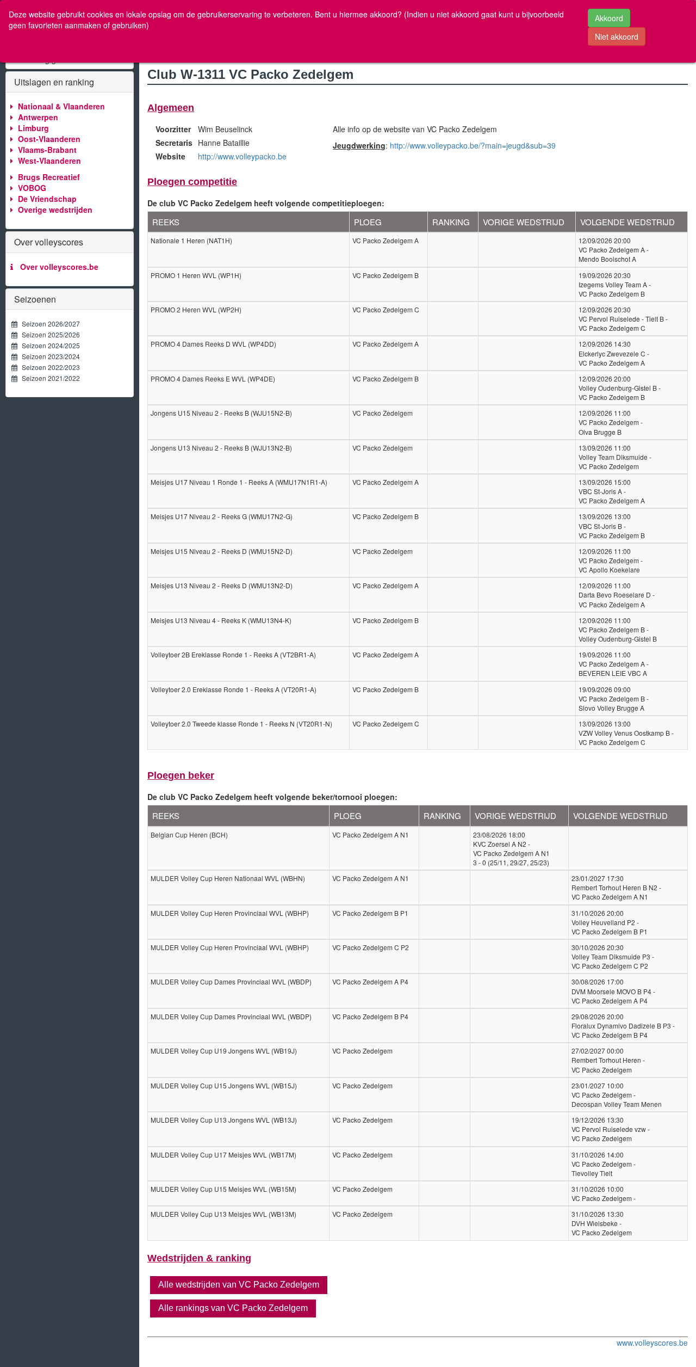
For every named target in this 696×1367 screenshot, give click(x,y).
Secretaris (173, 142)
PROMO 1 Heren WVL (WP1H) (196, 275)
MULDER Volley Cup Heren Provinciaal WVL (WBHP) (230, 913)
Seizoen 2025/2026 (48, 334)
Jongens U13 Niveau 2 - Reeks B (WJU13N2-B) (221, 447)
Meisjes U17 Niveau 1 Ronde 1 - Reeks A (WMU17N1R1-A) (239, 482)
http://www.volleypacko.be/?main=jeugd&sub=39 (473, 145)
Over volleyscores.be (57, 266)
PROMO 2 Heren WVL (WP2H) (196, 309)
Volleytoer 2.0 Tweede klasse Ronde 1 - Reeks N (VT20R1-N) (241, 723)
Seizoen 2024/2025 (48, 345)
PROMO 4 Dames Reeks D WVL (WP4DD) (213, 343)
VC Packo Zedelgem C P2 (370, 947)
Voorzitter (173, 129)
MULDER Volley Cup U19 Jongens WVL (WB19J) (224, 1050)
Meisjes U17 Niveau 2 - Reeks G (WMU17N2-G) (222, 516)
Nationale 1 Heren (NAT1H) (191, 240)
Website (170, 156)
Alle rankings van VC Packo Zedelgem (233, 1308)
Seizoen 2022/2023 (48, 367)
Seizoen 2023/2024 (48, 356)
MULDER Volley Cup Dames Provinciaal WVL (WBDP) (231, 981)
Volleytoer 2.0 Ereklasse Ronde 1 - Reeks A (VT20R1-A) (233, 689)
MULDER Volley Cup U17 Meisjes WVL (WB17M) (223, 1154)
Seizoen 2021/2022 (48, 378)
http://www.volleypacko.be (242, 156)
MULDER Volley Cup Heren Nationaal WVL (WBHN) (228, 878)
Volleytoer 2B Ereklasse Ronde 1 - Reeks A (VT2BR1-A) (233, 654)
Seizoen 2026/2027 (48, 323)
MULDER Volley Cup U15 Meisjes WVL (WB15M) (223, 1188)
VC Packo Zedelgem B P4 (370, 1016)
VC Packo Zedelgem (382, 412)
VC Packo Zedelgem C (385, 309)
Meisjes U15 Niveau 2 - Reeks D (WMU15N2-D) (222, 551)
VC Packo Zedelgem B (385, 275)
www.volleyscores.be (652, 1342)
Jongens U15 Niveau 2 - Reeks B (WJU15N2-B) (221, 412)
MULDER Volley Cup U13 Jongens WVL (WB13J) (224, 1119)
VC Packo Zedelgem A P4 (370, 981)
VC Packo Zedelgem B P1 (370, 913)
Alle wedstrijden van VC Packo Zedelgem (238, 1284)
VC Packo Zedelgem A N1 (370, 834)
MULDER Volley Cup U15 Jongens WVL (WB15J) (224, 1085)
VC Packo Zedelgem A (385, 240)
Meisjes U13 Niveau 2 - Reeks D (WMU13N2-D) (222, 585)
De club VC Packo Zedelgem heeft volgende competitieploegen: (265, 203)
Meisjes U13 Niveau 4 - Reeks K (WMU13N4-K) (221, 620)
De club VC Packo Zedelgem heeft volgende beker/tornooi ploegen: (272, 796)
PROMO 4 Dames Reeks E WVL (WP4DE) (213, 378)
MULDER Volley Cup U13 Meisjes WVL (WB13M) (223, 1213)
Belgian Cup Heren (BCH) (189, 834)
